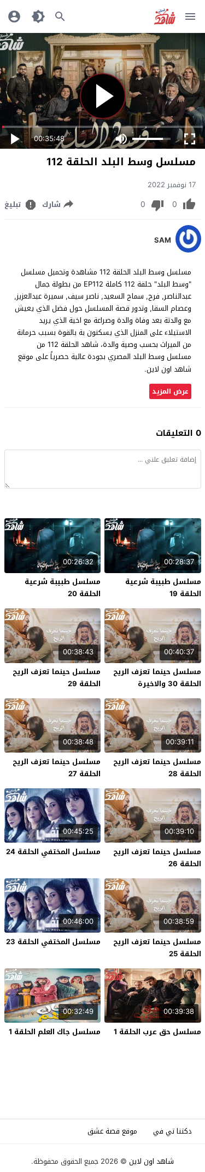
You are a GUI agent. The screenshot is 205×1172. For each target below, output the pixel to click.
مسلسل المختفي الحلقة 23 (53, 942)
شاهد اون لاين (151, 1161)
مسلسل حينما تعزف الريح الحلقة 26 (157, 858)
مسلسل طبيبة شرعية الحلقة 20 (63, 588)
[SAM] (188, 250)
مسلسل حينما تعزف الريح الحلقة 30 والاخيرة (157, 678)
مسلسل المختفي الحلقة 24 (53, 852)
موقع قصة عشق (112, 1131)
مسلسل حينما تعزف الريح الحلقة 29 (57, 678)
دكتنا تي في (172, 1131)
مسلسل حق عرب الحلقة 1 (157, 1032)
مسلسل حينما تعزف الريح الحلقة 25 (157, 948)
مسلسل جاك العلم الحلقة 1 (55, 1032)
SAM (162, 240)
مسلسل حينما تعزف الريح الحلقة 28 (157, 768)
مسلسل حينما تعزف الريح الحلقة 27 (57, 768)
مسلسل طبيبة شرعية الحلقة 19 (163, 588)
